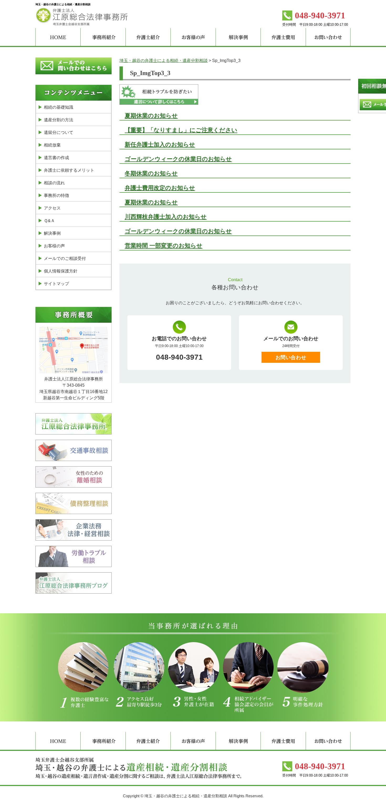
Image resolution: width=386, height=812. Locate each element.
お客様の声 (54, 246)
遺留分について (58, 132)
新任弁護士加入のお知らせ (160, 144)
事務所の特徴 (56, 195)
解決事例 (52, 233)
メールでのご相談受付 (65, 258)
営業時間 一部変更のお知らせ (163, 245)
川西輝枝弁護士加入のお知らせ (166, 216)
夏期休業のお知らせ (151, 115)
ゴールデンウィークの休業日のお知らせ (178, 159)
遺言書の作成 (56, 157)
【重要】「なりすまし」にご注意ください (181, 130)
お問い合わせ (290, 357)
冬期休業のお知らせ (151, 173)
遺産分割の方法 (58, 120)
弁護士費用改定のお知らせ (160, 188)
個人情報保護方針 (60, 271)
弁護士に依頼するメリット (69, 170)
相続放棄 (52, 145)
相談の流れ (54, 183)
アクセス (52, 208)
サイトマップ (56, 283)
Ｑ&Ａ (49, 220)
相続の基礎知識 (58, 107)
